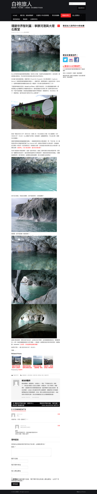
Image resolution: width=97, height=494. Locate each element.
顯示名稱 (14, 458)
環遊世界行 (65, 15)
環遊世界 (46, 375)
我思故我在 (16, 19)
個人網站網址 (16, 471)
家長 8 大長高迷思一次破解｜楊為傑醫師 (72, 73)
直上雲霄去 (76, 15)
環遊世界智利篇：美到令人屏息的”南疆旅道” (23, 404)
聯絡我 (25, 19)
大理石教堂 (29, 375)
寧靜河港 (35, 375)
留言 (13, 447)
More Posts (26, 397)
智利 (43, 375)
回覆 (59, 414)
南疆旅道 (24, 375)
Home (15, 15)
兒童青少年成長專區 (42, 15)
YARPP (20, 369)
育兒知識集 (55, 15)
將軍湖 (39, 375)
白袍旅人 (21, 4)
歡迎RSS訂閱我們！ (73, 66)
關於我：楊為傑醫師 (26, 15)
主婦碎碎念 (34, 19)
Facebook (35, 397)
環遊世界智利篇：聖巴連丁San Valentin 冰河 (49, 404)
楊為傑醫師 (26, 32)
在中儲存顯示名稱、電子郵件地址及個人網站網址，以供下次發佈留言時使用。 (35, 480)
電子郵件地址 (16, 465)
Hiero (78, 491)
